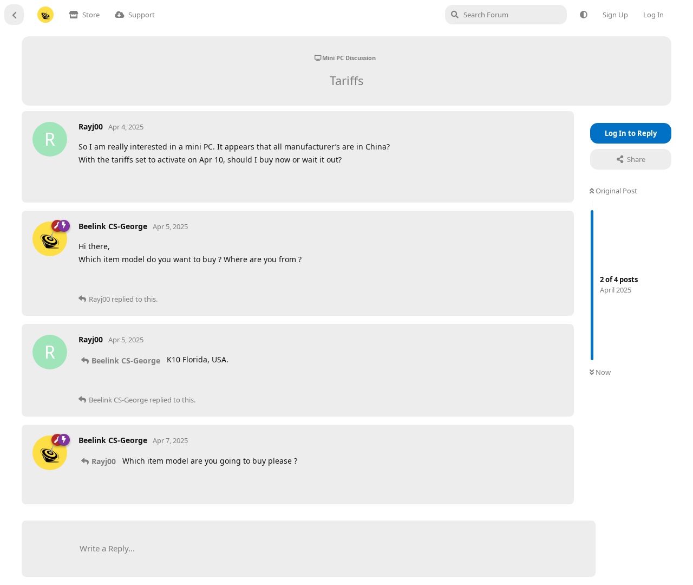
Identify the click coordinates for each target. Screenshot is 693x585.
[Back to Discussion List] (14, 14)
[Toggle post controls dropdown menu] (553, 181)
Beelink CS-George (125, 360)
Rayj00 (103, 461)
